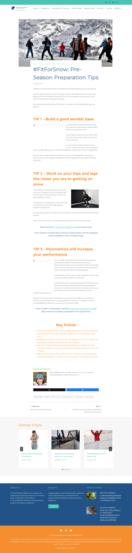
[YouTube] (113, 2)
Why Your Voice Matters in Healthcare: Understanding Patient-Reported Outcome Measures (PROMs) (110, 515)
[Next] (110, 449)
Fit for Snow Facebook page (65, 227)
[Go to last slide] (21, 449)
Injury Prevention (58, 64)
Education (36, 64)
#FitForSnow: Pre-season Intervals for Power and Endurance (87, 409)
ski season (89, 397)
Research (112, 493)
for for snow (56, 397)
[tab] (62, 469)
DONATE (117, 8)
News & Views (89, 8)
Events (109, 8)
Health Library (77, 8)
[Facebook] (106, 2)
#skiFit (47, 397)
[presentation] (33, 439)
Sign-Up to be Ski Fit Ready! (40, 408)
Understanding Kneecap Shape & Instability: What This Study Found (110, 498)
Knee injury (79, 397)
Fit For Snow (81, 372)
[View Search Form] (117, 2)
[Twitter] (109, 2)
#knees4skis (38, 397)
